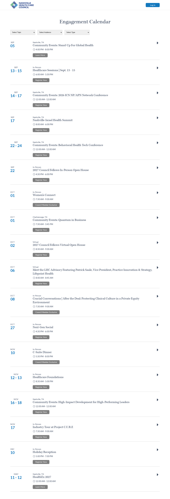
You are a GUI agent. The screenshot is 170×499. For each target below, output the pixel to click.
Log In (152, 5)
